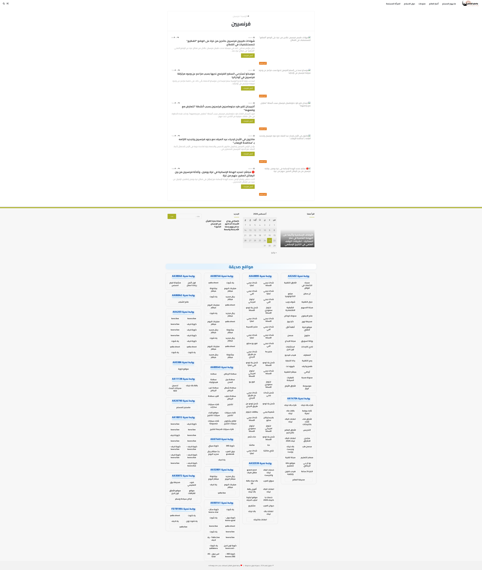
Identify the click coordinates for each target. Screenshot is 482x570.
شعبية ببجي (268, 412)
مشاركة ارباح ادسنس (175, 284)
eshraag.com (213, 565)
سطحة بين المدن (230, 381)
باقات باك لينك (290, 412)
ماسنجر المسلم (183, 407)
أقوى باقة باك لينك (252, 490)
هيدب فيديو (290, 355)
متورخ (307, 335)
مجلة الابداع (290, 341)
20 (250, 235)
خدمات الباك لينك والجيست (268, 472)
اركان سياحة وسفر (183, 499)
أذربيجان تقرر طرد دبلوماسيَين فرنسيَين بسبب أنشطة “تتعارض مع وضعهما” (218, 108)
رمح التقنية (307, 360)
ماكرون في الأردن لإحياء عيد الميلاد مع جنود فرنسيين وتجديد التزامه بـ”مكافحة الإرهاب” (217, 141)
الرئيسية (244, 16)
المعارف (307, 355)
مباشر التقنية (290, 372)
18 (260, 235)
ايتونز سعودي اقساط (268, 310)
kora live (175, 318)
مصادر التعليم (307, 457)
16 (269, 235)
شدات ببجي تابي (252, 292)
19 (255, 235)
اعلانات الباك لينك (290, 420)
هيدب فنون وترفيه (290, 472)
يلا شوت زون (192, 521)
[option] (292, 233)
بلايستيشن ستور (268, 419)
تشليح (230, 404)
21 (245, 235)
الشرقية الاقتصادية (290, 309)
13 (250, 230)
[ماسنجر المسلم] (470, 3)
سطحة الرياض (230, 374)
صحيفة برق (175, 482)
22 (274, 240)
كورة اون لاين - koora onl (230, 547)
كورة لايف (192, 324)
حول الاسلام (409, 4)
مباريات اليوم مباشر (230, 289)
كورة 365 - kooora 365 (230, 555)
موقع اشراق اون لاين (175, 492)
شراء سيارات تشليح (230, 414)
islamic (250, 37)
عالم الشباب (183, 302)
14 (245, 230)
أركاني (307, 372)
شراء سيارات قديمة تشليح (222, 429)
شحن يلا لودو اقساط (252, 309)
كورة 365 (230, 446)
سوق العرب (268, 481)
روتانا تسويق (307, 341)
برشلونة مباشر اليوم (213, 477)
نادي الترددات (307, 347)
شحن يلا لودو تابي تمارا (252, 364)
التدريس (307, 430)
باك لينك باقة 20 (252, 482)
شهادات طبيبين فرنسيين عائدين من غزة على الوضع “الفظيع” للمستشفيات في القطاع (220, 43)
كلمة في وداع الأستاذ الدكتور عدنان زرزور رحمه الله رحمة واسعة (231, 225)
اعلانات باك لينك (268, 512)
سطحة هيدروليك (213, 381)
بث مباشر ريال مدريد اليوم (213, 452)
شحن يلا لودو (269, 403)
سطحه (213, 374)
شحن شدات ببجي (268, 394)
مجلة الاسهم (307, 307)
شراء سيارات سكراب (213, 405)
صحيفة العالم (298, 479)
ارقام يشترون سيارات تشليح (230, 422)
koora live (213, 526)
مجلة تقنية (290, 457)
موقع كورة (183, 369)
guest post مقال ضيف (252, 471)
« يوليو (274, 252)
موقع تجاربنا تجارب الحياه (251, 498)
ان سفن (307, 293)
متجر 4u (268, 351)
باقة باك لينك (192, 385)
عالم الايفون (307, 316)
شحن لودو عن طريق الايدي (252, 405)
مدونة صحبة (307, 377)
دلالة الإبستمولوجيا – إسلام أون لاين (293, 242)
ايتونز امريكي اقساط (252, 373)
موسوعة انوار (307, 387)
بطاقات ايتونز (252, 412)
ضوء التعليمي (191, 483)
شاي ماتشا (268, 450)
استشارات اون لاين (290, 348)
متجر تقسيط (252, 327)
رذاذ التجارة (290, 360)
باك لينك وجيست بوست (290, 449)
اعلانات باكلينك (260, 519)
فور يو (252, 382)
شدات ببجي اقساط (268, 284)
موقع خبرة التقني (307, 328)
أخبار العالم (434, 4)
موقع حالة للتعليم (290, 464)
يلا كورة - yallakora (213, 547)
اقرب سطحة (213, 396)
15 (274, 235)
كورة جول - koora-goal (230, 519)
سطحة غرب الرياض (213, 389)
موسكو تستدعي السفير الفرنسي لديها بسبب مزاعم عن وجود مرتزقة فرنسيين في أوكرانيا (216, 75)
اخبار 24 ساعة (307, 471)
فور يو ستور (251, 343)
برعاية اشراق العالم (234, 565)
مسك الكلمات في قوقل (307, 285)
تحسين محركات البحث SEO (175, 388)
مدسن (290, 335)
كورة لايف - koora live (191, 448)
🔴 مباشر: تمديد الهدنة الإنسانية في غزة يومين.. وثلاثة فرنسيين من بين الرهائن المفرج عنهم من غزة (215, 174)
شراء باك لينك (307, 405)
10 (265, 230)
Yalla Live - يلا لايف (213, 538)
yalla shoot (213, 282)
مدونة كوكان (290, 316)
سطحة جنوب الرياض (230, 397)
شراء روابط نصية (307, 412)
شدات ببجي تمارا (252, 284)
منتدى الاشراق (307, 439)
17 (265, 235)
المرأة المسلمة (393, 4)
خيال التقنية (307, 302)
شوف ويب (290, 302)
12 (255, 230)
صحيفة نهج (307, 321)
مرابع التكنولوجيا (290, 295)
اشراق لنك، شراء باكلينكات (307, 421)
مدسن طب (307, 446)
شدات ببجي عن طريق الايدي (252, 354)
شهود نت (290, 366)
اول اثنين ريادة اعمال (192, 284)
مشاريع (251, 505)
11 (260, 230)
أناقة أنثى (290, 327)
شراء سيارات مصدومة (213, 422)
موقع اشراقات (191, 492)
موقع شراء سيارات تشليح (213, 414)
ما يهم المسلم (449, 4)
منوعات (422, 4)
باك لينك (252, 511)
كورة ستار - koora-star (213, 510)
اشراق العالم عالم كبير (290, 431)
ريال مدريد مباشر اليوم (230, 477)
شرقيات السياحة (290, 379)
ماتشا (252, 445)
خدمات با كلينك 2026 (268, 498)
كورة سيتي (213, 446)
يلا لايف (221, 460)
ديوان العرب (268, 505)
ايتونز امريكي (252, 300)
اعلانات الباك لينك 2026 (290, 439)
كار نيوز (290, 321)
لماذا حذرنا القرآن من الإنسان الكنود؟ (213, 224)
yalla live (222, 493)
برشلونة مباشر (213, 289)
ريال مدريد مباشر (230, 298)
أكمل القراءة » (248, 55)
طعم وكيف (307, 366)
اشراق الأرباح (290, 386)
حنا (268, 445)
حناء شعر (252, 437)
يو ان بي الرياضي (307, 464)
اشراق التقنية (290, 282)
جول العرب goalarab (230, 452)
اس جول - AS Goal (213, 555)
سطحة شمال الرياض (230, 389)
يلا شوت (230, 282)
